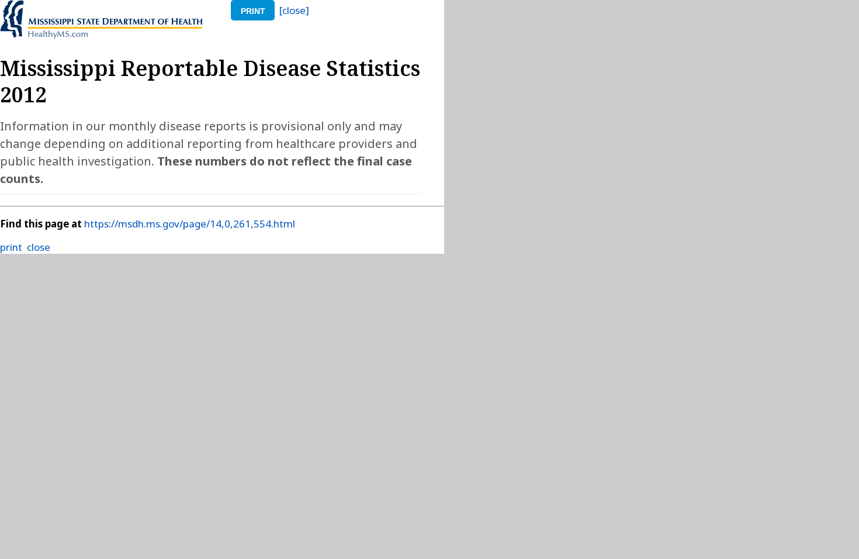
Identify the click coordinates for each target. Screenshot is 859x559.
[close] (294, 10)
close (38, 247)
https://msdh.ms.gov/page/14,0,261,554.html (189, 223)
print (253, 11)
